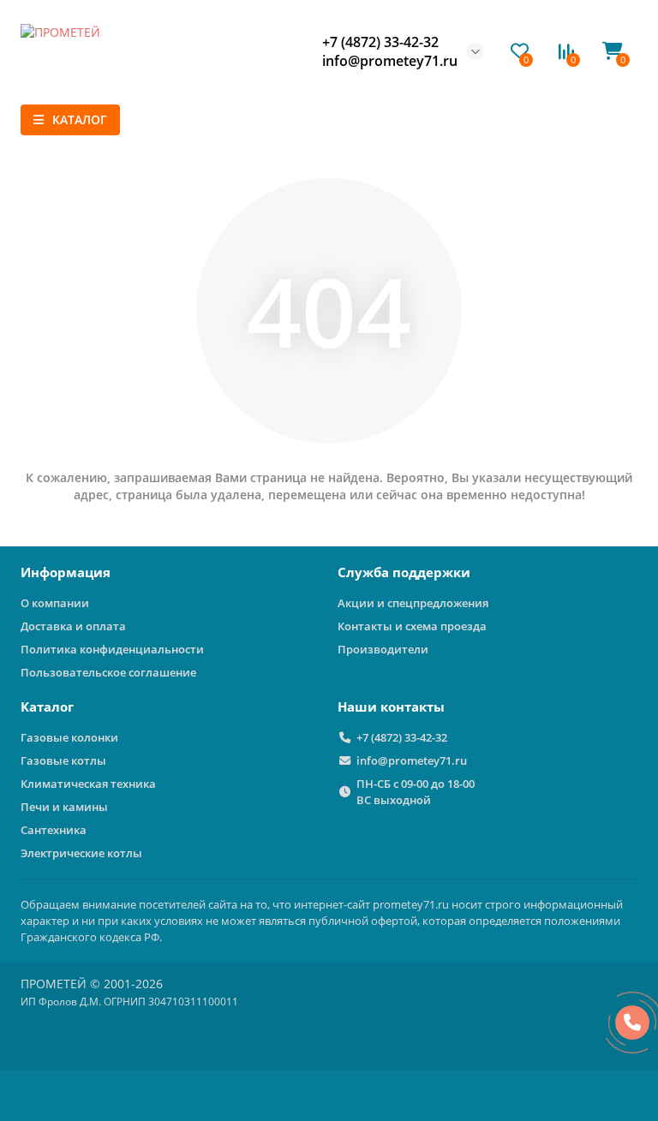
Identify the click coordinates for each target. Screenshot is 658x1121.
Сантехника (54, 830)
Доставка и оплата (73, 626)
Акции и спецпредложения (413, 603)
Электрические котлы (81, 853)
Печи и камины (64, 806)
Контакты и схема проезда (412, 626)
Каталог (47, 707)
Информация (66, 572)
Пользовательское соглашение (108, 672)
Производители (383, 649)
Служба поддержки (404, 572)
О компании (55, 603)
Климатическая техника (88, 783)
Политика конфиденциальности (112, 649)
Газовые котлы (63, 760)
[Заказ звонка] (632, 1022)
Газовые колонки (69, 737)
